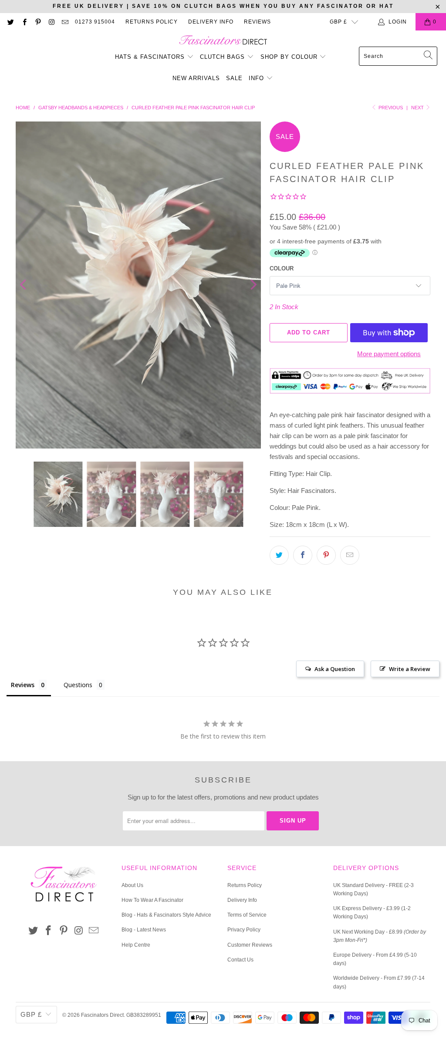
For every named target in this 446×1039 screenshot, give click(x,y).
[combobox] (398, 56)
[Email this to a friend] (349, 555)
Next (418, 107)
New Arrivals (196, 78)
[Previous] (24, 285)
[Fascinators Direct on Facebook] (23, 22)
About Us (132, 885)
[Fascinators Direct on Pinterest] (37, 22)
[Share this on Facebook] (302, 555)
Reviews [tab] (22, 685)
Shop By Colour (290, 57)
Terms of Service (247, 915)
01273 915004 (95, 22)
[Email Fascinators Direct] (64, 22)
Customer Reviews (249, 945)
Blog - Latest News (144, 930)
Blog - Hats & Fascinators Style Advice (166, 915)
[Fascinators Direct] (223, 41)
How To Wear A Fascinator (152, 900)
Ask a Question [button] (334, 669)
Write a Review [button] (409, 669)
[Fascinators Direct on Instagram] (51, 22)
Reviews (257, 22)
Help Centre (136, 945)
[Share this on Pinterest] (326, 555)
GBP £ (338, 22)
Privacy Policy (243, 930)
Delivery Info (210, 22)
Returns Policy (151, 22)
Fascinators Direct (102, 1015)
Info (257, 78)
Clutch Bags (223, 57)
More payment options (389, 354)
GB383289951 (143, 1015)
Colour (282, 268)
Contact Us (240, 960)
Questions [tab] (78, 685)
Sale (234, 78)
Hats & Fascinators (150, 57)
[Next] (252, 285)
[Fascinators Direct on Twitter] (10, 22)
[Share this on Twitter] (279, 555)
